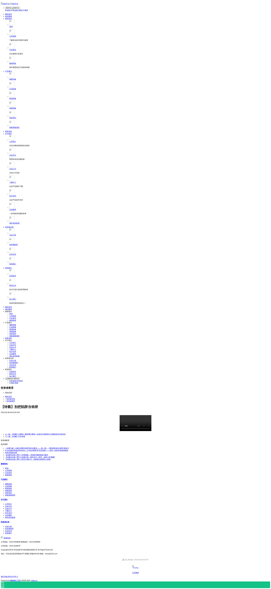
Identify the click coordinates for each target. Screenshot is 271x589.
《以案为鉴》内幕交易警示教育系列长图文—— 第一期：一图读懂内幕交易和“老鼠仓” (37, 448)
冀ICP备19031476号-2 (9, 577)
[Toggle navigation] (2, 2)
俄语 (21, 10)
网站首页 (8, 14)
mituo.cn (34, 580)
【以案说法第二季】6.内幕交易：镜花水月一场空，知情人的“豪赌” (30, 457)
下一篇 (15, 436)
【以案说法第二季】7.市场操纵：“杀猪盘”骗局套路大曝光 (26, 455)
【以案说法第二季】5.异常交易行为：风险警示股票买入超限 (27, 459)
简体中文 (16, 378)
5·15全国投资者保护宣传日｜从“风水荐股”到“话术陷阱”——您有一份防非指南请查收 (36, 450)
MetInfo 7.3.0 (15, 580)
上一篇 (35, 434)
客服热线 (7, 538)
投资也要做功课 (11, 453)
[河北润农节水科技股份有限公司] (135, 4)
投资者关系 (10, 399)
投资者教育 (10, 401)
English (8, 10)
